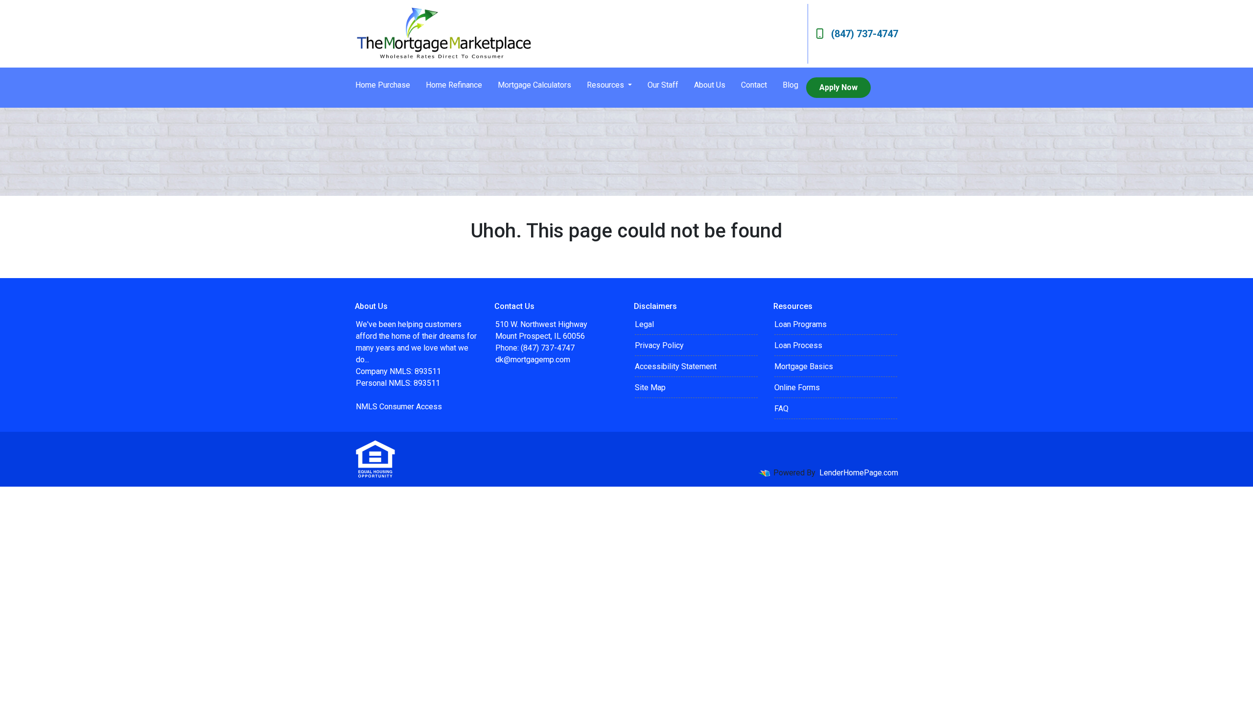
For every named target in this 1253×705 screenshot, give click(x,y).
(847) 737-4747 (864, 34)
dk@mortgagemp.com (532, 359)
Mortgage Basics (803, 366)
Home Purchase (382, 85)
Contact (754, 85)
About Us (709, 85)
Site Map (650, 387)
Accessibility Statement (676, 366)
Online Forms (797, 387)
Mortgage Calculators (534, 85)
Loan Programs (800, 324)
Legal (644, 324)
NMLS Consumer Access (399, 406)
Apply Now (838, 87)
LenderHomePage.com (858, 472)
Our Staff (663, 85)
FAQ (781, 408)
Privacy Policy (659, 345)
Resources (606, 85)
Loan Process (798, 345)
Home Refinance (454, 85)
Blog (790, 85)
